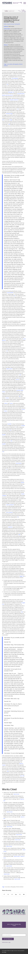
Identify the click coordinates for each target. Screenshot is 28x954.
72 (17, 109)
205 (11, 441)
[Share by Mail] (24, 894)
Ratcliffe (9, 424)
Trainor (7, 398)
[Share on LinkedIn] (16, 894)
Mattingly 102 (11, 92)
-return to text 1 (16, 856)
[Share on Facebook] (4, 894)
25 (10, 430)
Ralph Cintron (9, 368)
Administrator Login (6, 942)
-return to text (16, 794)
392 (9, 124)
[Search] (20, 3)
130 (20, 374)
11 (6, 469)
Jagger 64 (22, 576)
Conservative (9, 64)
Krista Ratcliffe (10, 292)
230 (7, 771)
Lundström (10, 512)
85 (19, 396)
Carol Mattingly (14, 78)
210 (3, 451)
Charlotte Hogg (9, 113)
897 (19, 534)
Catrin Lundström (10, 504)
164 (22, 612)
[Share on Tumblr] (20, 894)
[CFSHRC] (11, 3)
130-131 (17, 379)
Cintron (5, 403)
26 (14, 295)
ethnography (15, 64)
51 (7, 351)
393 (3, 119)
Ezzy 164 (22, 775)
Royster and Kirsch (14, 99)
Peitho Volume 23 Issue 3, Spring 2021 (12, 24)
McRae (22, 482)
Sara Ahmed (18, 463)
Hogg (11, 119)
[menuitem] (20, 3)
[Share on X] (8, 894)
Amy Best (10, 527)
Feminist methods (19, 886)
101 (7, 84)
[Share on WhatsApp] (12, 894)
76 (6, 512)
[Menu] (24, 3)
